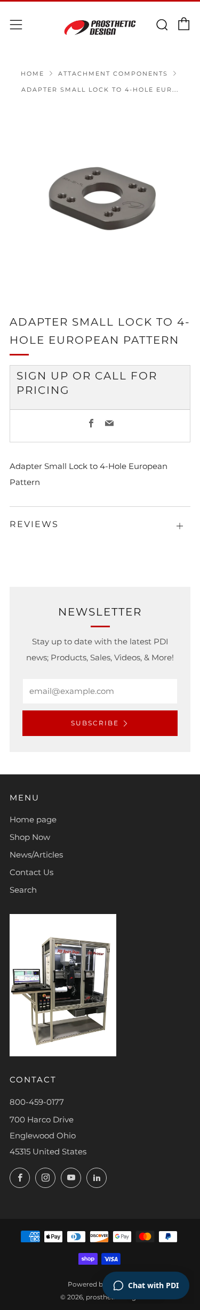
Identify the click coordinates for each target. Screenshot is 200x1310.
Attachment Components (113, 73)
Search (23, 890)
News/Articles (36, 855)
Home (32, 73)
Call (111, 375)
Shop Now (30, 837)
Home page (33, 819)
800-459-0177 (37, 1102)
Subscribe (95, 723)
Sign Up (43, 375)
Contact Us (31, 872)
